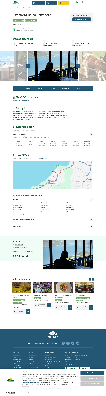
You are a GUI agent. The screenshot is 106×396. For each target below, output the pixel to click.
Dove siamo (65, 88)
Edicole (31, 359)
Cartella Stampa (17, 367)
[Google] (27, 256)
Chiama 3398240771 (82, 19)
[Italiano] (77, 2)
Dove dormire (39, 3)
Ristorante (37, 298)
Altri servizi (32, 361)
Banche (31, 357)
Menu (28, 88)
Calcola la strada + (44, 158)
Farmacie (31, 363)
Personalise (91, 378)
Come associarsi (49, 359)
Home (14, 8)
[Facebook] (14, 256)
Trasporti (15, 363)
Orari (53, 88)
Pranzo (20, 302)
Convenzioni (48, 363)
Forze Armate (32, 355)
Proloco (31, 365)
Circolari (47, 367)
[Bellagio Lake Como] (16, 3)
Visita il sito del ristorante (22, 251)
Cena (14, 302)
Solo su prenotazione (18, 300)
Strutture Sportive (33, 367)
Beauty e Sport (17, 359)
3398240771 (19, 245)
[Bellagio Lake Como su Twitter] (72, 343)
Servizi (78, 88)
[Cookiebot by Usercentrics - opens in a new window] (10, 393)
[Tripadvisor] (23, 256)
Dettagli (40, 88)
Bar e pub (86, 298)
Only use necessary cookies (92, 383)
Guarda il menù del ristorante (21, 100)
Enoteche (79, 300)
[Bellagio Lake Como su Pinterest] (77, 343)
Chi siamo (47, 355)
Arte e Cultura (16, 361)
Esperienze (53, 3)
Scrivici (68, 361)
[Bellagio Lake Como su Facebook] (63, 343)
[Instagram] (18, 256)
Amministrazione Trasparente (52, 361)
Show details (25, 392)
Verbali (46, 365)
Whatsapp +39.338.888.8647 (73, 359)
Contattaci (65, 3)
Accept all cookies (92, 373)
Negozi (15, 357)
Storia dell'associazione (51, 357)
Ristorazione (16, 355)
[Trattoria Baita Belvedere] (53, 66)
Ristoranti (19, 8)
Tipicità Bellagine (17, 365)
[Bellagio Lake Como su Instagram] (68, 343)
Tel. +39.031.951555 (71, 357)
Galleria (83, 368)
